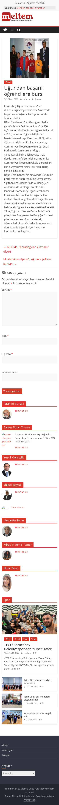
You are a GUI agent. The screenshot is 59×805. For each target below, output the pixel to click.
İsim (5, 336)
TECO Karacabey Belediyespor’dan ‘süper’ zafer (28, 646)
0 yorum (38, 99)
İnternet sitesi (10, 372)
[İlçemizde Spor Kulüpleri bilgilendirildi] (12, 695)
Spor (25, 639)
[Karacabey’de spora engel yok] (12, 711)
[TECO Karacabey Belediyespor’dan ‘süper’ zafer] (29, 606)
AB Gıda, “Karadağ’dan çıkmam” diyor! (26, 249)
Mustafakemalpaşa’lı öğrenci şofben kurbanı (27, 261)
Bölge (8, 639)
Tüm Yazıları (21, 410)
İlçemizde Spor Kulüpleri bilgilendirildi (37, 698)
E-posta (7, 354)
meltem (26, 99)
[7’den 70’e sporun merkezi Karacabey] (12, 678)
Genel (8, 82)
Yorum (7, 290)
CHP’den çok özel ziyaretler (31, 7)
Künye (5, 745)
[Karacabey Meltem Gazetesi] (5, 30)
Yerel (33, 639)
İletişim (5, 755)
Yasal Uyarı (7, 750)
